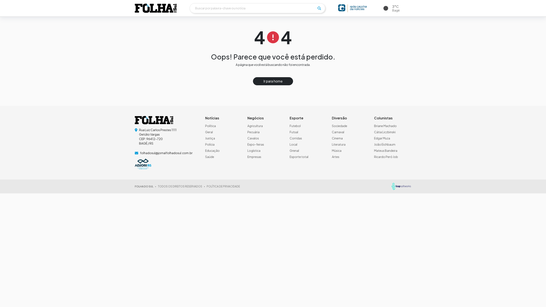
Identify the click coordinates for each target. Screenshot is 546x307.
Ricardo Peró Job (386, 157)
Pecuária (253, 132)
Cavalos (253, 138)
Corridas (296, 138)
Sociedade (339, 126)
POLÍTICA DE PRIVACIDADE (223, 186)
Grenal (294, 150)
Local (293, 144)
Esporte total (299, 157)
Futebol (295, 126)
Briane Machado (385, 126)
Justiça (210, 138)
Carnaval (338, 132)
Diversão (339, 118)
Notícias (212, 118)
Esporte (296, 118)
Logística (253, 150)
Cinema (337, 138)
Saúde (209, 157)
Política (210, 126)
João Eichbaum (384, 144)
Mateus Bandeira (385, 150)
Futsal (294, 132)
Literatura (339, 144)
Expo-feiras (255, 144)
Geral (209, 132)
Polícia (210, 144)
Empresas (254, 157)
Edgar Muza (382, 138)
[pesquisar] (319, 8)
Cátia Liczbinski (385, 132)
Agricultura (255, 126)
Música (336, 150)
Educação (212, 150)
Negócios (255, 118)
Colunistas (383, 118)
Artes (335, 157)
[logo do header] (156, 8)
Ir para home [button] (273, 81)
